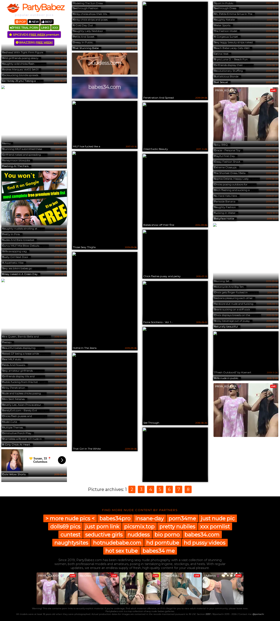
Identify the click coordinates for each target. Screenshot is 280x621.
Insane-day (149, 518)
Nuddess (139, 534)
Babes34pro (115, 518)
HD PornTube (162, 542)
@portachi (258, 614)
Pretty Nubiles (177, 526)
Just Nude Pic (218, 518)
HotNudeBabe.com (117, 542)
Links (45, 27)
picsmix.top (139, 526)
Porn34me (182, 518)
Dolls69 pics (65, 526)
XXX (55, 27)
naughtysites (71, 542)
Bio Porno (167, 534)
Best (48, 21)
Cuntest (70, 534)
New (35, 21)
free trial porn (25, 27)
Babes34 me (159, 551)
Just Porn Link (102, 526)
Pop (22, 21)
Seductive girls (104, 534)
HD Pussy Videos (205, 542)
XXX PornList (215, 526)
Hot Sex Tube (121, 551)
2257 (208, 614)
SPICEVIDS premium (35, 34)
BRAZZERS (36, 42)
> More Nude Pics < (70, 518)
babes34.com (202, 534)
